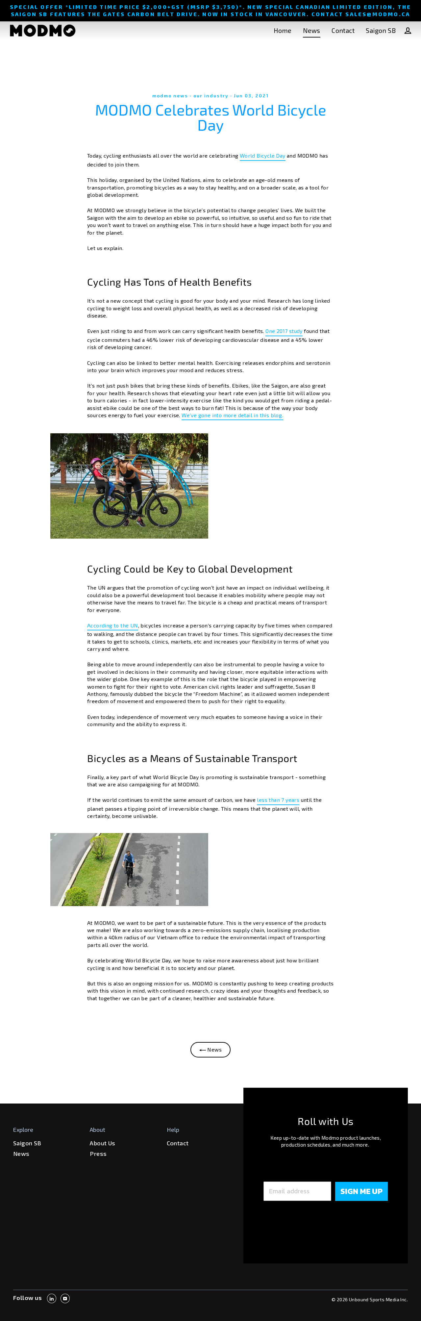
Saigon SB (381, 30)
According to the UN (112, 625)
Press (98, 1153)
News (311, 30)
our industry (211, 95)
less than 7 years (278, 800)
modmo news (170, 95)
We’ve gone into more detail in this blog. (232, 415)
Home (283, 30)
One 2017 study (284, 331)
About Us (102, 1143)
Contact (343, 30)
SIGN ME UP (361, 1191)
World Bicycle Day (262, 155)
